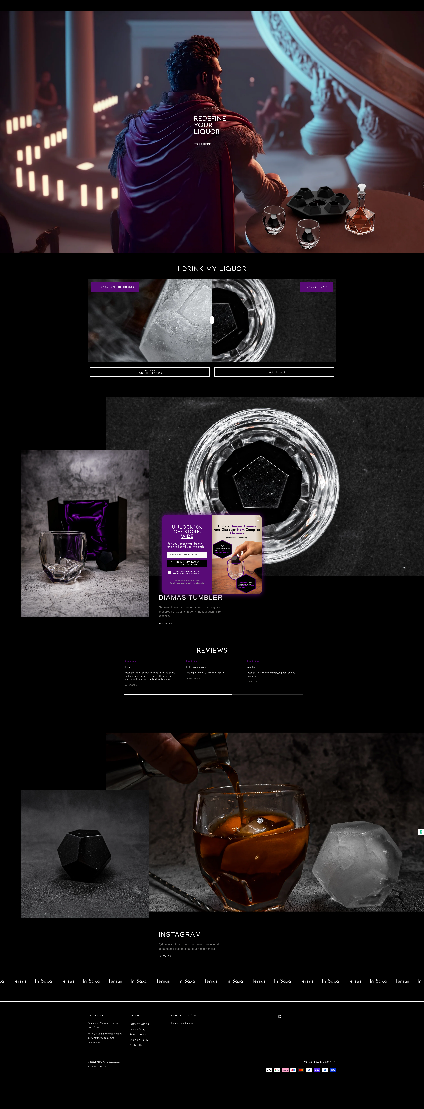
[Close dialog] (258, 518)
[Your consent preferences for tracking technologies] (421, 832)
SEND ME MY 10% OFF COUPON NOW (187, 563)
